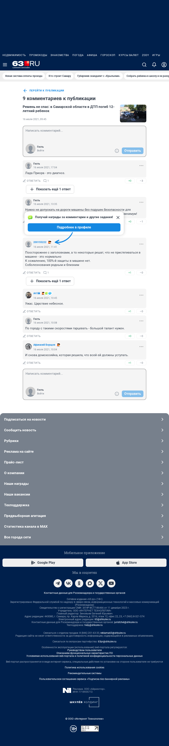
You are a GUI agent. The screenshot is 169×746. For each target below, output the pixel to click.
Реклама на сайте (19, 451)
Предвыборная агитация (25, 516)
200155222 (39, 242)
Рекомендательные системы (84, 673)
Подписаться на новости (25, 419)
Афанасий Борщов (44, 344)
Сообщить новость (20, 430)
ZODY (145, 55)
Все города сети (17, 537)
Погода (78, 55)
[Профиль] (164, 64)
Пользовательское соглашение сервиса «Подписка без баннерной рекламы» (84, 679)
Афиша (92, 55)
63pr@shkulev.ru (107, 641)
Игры (156, 55)
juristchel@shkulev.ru (126, 622)
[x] (100, 583)
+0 (129, 180)
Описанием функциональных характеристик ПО (84, 653)
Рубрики (11, 441)
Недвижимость (14, 55)
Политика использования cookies (84, 667)
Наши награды (16, 484)
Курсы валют (129, 55)
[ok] (79, 583)
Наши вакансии (17, 494)
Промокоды (38, 55)
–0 (141, 272)
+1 (129, 272)
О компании (14, 473)
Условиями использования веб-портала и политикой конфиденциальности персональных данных (84, 656)
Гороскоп (108, 55)
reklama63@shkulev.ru (113, 632)
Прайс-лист (14, 462)
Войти (40, 150)
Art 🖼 (36, 293)
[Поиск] (144, 64)
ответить (34, 180)
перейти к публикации (46, 90)
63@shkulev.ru (103, 619)
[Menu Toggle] (5, 64)
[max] (90, 583)
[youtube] (111, 583)
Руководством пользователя (84, 650)
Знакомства (59, 55)
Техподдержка (16, 505)
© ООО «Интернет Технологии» (84, 718)
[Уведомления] (154, 64)
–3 (141, 180)
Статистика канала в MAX (26, 526)
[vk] (68, 583)
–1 (141, 221)
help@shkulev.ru (93, 625)
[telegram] (58, 583)
